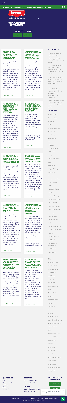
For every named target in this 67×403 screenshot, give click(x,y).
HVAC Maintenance (53, 236)
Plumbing (50, 313)
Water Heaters (52, 361)
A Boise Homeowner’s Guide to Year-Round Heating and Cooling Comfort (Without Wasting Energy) (56, 58)
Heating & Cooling (53, 196)
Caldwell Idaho (52, 138)
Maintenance (52, 283)
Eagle (49, 162)
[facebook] (62, 7)
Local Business (52, 272)
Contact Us (5, 389)
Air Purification (52, 118)
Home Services (52, 216)
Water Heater (52, 354)
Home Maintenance (54, 209)
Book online (27, 35)
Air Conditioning (53, 114)
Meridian (50, 289)
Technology (51, 350)
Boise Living (51, 135)
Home (4, 381)
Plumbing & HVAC (53, 317)
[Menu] (2, 3)
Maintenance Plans (8, 383)
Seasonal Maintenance (54, 337)
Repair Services (52, 327)
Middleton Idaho (53, 300)
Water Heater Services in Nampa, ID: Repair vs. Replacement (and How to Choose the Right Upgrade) (33, 263)
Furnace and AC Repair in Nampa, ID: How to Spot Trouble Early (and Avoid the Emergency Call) (33, 55)
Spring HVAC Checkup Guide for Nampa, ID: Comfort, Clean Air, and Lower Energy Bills (33, 158)
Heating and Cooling (54, 199)
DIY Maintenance (53, 148)
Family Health (52, 172)
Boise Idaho (51, 131)
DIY (49, 142)
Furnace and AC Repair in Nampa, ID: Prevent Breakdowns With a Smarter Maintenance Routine (33, 208)
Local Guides (51, 276)
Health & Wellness (53, 189)
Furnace (50, 175)
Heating (50, 192)
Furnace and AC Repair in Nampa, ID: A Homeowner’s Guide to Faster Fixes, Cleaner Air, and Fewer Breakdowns (11, 108)
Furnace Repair (52, 182)
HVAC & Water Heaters (55, 226)
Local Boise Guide (53, 269)
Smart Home (51, 347)
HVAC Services (52, 249)
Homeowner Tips (53, 220)
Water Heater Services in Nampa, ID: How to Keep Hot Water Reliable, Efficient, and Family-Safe (33, 107)
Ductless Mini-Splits (54, 158)
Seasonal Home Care (54, 333)
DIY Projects (51, 152)
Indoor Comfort (52, 266)
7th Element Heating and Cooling (27, 398)
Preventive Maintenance (55, 320)
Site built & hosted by (33, 400)
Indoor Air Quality (53, 262)
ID (48, 255)
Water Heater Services (54, 357)
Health (50, 186)
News (49, 310)
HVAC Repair (51, 240)
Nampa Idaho (52, 306)
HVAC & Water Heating (55, 230)
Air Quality (51, 121)
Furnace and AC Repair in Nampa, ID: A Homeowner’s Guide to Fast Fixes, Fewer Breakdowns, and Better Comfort (11, 159)
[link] (11, 75)
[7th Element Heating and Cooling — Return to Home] (50, 19)
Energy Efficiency (53, 169)
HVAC (49, 223)
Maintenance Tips (53, 286)
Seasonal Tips (52, 340)
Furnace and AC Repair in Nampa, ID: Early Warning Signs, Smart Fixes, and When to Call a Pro (11, 207)
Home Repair (52, 213)
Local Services (52, 279)
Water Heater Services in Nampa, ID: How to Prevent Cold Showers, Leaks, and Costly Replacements (10, 55)
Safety (49, 330)
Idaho (49, 259)
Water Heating (52, 364)
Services (50, 344)
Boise (49, 125)
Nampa (50, 303)
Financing (5, 385)
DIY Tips (50, 155)
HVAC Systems (52, 252)
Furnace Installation (54, 179)
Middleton (51, 296)
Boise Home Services (54, 128)
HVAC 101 (51, 233)
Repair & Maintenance (54, 323)
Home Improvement (54, 206)
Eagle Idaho (51, 165)
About (4, 387)
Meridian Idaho (52, 293)
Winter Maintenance (54, 367)
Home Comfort (52, 203)
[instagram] (64, 7)
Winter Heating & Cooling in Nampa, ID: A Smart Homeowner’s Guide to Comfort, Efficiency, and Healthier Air (11, 264)
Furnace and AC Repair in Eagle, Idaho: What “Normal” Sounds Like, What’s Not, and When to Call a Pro (55, 70)
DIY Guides (51, 145)
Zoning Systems (52, 371)
